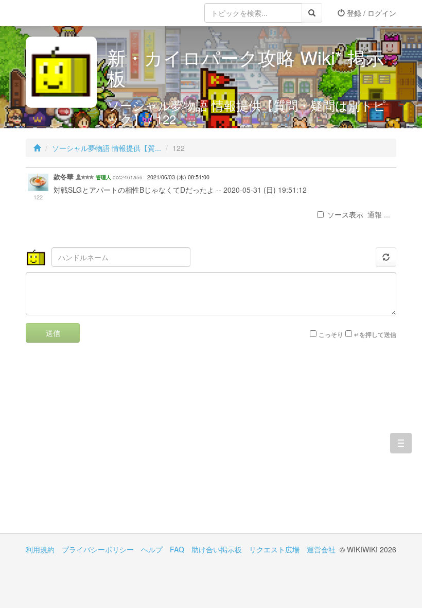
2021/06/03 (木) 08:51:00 (178, 177)
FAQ (177, 549)
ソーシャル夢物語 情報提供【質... (106, 148)
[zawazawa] (67, 13)
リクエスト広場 (274, 549)
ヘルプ (152, 549)
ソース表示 (345, 214)
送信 (53, 333)
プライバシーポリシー (98, 549)
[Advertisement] (118, 446)
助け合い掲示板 (216, 549)
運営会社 (321, 549)
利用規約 (40, 549)
